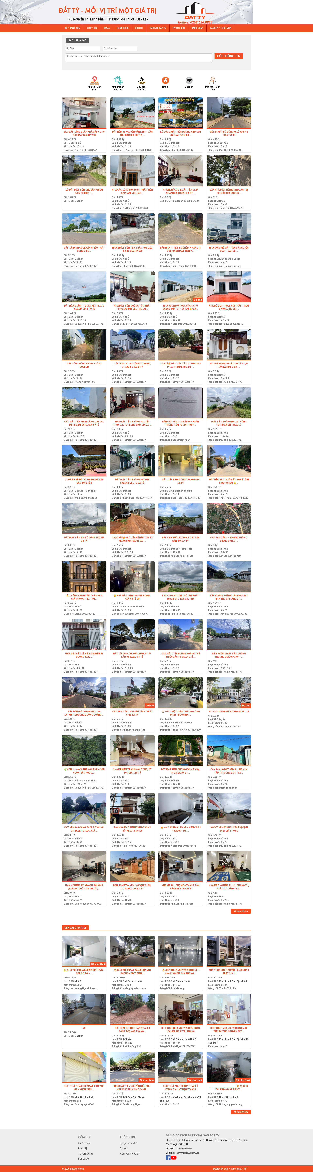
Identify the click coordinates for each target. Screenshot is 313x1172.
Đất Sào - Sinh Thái (85, 490)
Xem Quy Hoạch (129, 1153)
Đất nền (127, 143)
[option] (97, 83)
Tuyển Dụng (85, 1153)
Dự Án (222, 719)
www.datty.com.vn (188, 1152)
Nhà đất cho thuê (132, 981)
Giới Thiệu (84, 1143)
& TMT (243, 1168)
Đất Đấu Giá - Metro (134, 1097)
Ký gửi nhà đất (129, 1143)
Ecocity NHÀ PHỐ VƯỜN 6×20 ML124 (229, 711)
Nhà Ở (78, 143)
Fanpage (83, 1158)
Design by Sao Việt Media (226, 1168)
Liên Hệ (82, 1148)
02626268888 (184, 1148)
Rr (84, 1028)
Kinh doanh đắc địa (181, 201)
